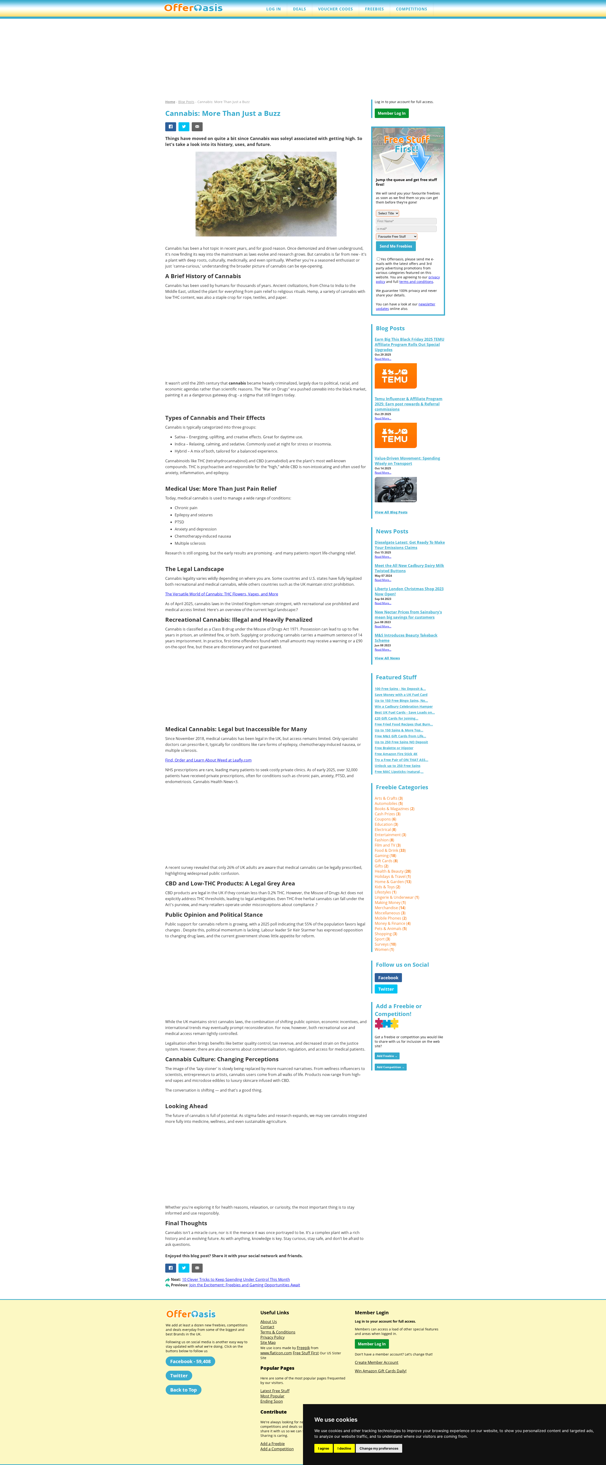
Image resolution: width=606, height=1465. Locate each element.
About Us (268, 1321)
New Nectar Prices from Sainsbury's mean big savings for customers (408, 614)
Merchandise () (390, 907)
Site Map (268, 1342)
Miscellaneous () (390, 913)
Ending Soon (271, 1401)
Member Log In (392, 113)
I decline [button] (344, 1448)
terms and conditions (416, 281)
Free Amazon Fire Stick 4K (396, 754)
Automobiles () (389, 803)
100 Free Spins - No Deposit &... (400, 688)
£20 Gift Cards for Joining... (396, 718)
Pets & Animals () (391, 928)
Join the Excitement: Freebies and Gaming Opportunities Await (244, 1285)
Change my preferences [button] (379, 1448)
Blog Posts (186, 102)
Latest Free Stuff (275, 1390)
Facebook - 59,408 (190, 1361)
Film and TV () (388, 845)
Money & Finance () (393, 923)
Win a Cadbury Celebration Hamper (404, 706)
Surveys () (385, 944)
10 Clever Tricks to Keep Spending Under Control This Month (236, 1279)
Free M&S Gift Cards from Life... (400, 736)
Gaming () (385, 855)
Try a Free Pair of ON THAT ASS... (401, 759)
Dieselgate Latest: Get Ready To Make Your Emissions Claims (410, 545)
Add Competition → (391, 1067)
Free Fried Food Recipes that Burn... (404, 724)
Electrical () (385, 829)
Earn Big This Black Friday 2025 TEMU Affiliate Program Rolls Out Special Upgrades (409, 344)
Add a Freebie (272, 1443)
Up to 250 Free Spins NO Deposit (401, 742)
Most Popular (272, 1396)
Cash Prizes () (388, 813)
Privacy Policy (272, 1337)
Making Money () (390, 902)
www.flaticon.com (276, 1353)
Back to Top (183, 1390)
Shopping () (386, 933)
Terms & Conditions (277, 1332)
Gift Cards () (386, 860)
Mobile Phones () (391, 918)
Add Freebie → (387, 1056)
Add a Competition (277, 1448)
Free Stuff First (306, 1353)
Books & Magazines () (394, 808)
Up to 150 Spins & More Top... (399, 730)
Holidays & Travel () (393, 876)
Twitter (386, 989)
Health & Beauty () (393, 871)
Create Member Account (376, 1362)
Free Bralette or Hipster (394, 748)
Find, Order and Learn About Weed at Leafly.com (208, 760)
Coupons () (385, 819)
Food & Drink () (390, 850)
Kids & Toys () (387, 886)
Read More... (383, 359)
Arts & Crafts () (389, 798)
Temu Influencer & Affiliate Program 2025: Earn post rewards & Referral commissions (408, 404)
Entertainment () (390, 834)
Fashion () (384, 840)
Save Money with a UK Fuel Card (401, 694)
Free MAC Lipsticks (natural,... (399, 771)
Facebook (388, 977)
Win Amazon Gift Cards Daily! (380, 1371)
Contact (267, 1326)
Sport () (382, 939)
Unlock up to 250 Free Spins (397, 765)
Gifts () (381, 866)
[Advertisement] (303, 59)
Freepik (303, 1347)
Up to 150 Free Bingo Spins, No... (401, 700)
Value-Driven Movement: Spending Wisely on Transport (407, 461)
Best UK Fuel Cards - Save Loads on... (405, 712)
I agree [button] (323, 1448)
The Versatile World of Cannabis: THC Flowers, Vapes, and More (221, 594)
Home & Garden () (393, 881)
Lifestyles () (386, 892)
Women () (384, 949)
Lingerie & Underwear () (397, 897)
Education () (386, 824)
